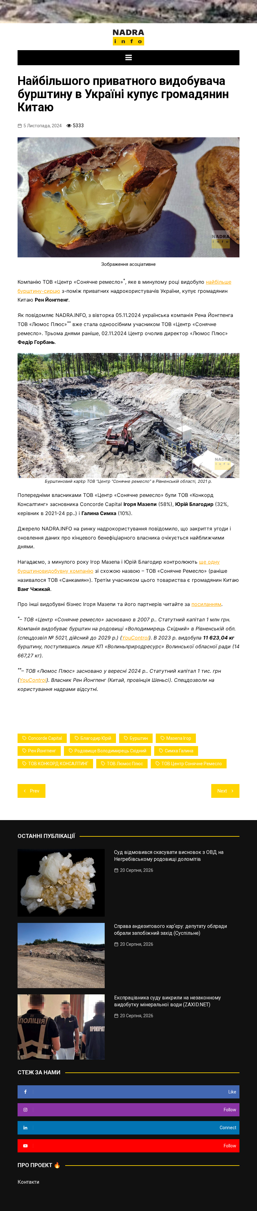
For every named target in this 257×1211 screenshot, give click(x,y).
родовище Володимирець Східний (110, 750)
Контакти (28, 1182)
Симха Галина (179, 750)
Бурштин (139, 738)
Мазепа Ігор (178, 738)
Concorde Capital (45, 738)
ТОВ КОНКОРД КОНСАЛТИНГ (58, 763)
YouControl (135, 637)
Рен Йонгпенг (42, 750)
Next (222, 791)
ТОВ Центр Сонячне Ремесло (191, 763)
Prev (34, 791)
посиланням (206, 604)
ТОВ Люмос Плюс (125, 763)
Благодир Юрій (96, 738)
